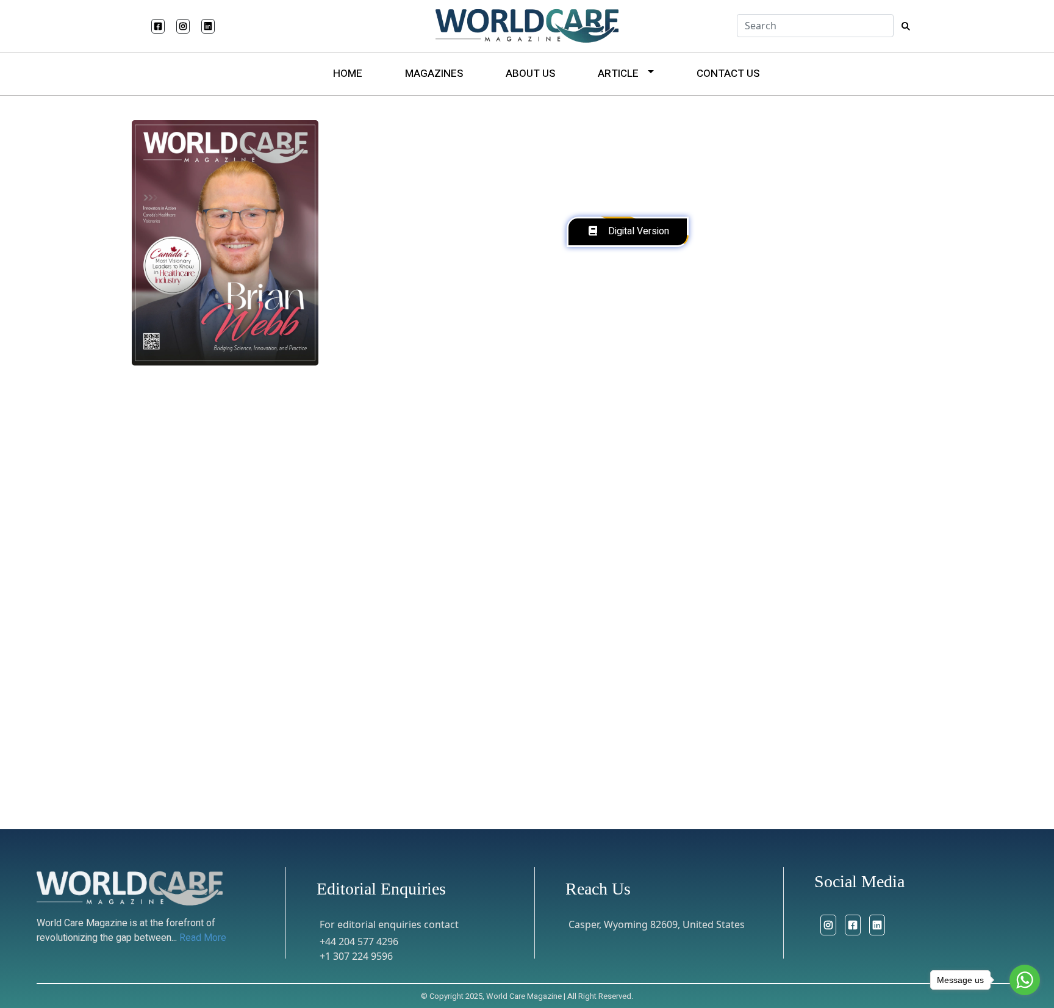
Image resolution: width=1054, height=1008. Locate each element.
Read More (202, 938)
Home (347, 73)
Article (618, 73)
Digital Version (638, 231)
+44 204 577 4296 (359, 941)
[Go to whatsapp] (1024, 980)
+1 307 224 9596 (356, 956)
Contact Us (728, 73)
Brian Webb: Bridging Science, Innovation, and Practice (302, 830)
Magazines (434, 73)
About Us (530, 73)
